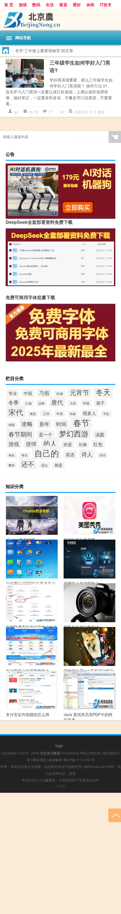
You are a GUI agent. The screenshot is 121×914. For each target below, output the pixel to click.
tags (59, 745)
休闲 (90, 4)
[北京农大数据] (60, 20)
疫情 (31, 443)
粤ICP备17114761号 (79, 759)
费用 (11, 465)
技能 (11, 425)
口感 (28, 403)
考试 (24, 455)
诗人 (87, 454)
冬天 (103, 392)
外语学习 (81, 111)
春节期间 (20, 434)
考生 (11, 455)
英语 (70, 454)
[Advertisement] (60, 853)
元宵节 (79, 392)
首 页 (8, 4)
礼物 (83, 444)
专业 (12, 393)
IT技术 (105, 4)
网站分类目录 (90, 752)
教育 (101, 111)
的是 (68, 444)
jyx (16, 111)
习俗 (44, 392)
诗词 (102, 455)
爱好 (77, 4)
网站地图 (39, 759)
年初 (59, 413)
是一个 (45, 434)
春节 (81, 422)
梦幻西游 (73, 433)
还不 (27, 464)
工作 (46, 413)
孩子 (100, 403)
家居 (63, 4)
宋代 (15, 412)
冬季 (13, 402)
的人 (50, 443)
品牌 (41, 403)
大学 (73, 403)
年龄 (73, 414)
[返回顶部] (114, 815)
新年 (44, 423)
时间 (61, 423)
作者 (59, 393)
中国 (28, 393)
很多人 (89, 413)
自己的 (46, 453)
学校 (86, 403)
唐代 (57, 402)
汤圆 (99, 434)
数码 (36, 4)
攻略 (27, 424)
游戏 (23, 4)
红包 (97, 444)
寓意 (33, 414)
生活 (50, 4)
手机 (106, 414)
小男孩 (60, 785)
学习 (92, 111)
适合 (44, 465)
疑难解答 (55, 759)
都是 (58, 465)
